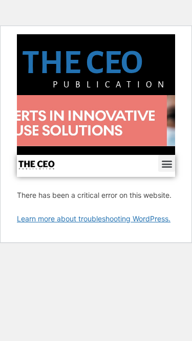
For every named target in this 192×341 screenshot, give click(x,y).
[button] (166, 163)
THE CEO (82, 63)
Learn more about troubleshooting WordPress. (93, 218)
